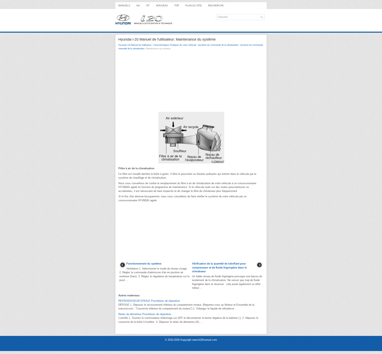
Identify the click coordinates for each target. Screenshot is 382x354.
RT (148, 5)
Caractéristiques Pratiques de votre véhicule (174, 45)
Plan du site (193, 5)
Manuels (124, 5)
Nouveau (162, 5)
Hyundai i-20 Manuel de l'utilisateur (135, 45)
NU (138, 5)
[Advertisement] (191, 82)
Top (176, 5)
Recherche (216, 5)
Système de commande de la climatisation (218, 45)
